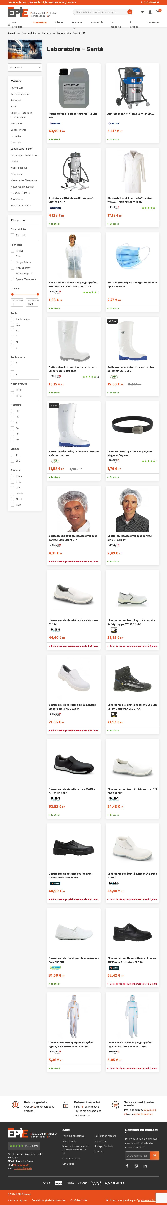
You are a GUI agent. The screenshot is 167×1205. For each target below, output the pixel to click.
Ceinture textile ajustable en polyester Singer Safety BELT (130, 453)
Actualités (97, 22)
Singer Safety (23, 262)
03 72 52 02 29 (151, 2)
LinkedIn (145, 1166)
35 (17, 410)
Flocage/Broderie (103, 1146)
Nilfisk (19, 250)
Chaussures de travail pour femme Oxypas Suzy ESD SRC (74, 960)
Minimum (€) (18, 300)
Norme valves (19, 383)
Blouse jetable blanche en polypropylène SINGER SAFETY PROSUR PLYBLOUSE (73, 284)
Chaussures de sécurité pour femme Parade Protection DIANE (70, 875)
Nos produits (17, 24)
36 (17, 416)
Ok (154, 1155)
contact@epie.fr (23, 1168)
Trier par (12, 66)
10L (18, 455)
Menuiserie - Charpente (24, 180)
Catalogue (153, 22)
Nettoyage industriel (22, 186)
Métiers (58, 22)
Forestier (16, 136)
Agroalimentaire (20, 94)
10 (17, 374)
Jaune (19, 493)
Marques (77, 22)
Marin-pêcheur (19, 167)
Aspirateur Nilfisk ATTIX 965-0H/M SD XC (130, 113)
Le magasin (116, 24)
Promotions (40, 22)
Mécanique (17, 174)
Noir (18, 504)
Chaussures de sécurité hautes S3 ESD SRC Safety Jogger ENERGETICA (132, 706)
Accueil (11, 33)
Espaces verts (18, 129)
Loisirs (14, 161)
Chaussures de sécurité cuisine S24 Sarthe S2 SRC (132, 875)
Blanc (19, 476)
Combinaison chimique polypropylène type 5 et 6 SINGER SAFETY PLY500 (129, 1044)
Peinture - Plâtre (20, 192)
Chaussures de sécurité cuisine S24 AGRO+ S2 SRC (73, 622)
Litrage (15, 448)
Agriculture (17, 87)
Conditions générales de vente (49, 1200)
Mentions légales (17, 1200)
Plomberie (17, 199)
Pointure (16, 404)
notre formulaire (143, 1114)
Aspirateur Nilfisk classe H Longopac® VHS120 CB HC (71, 200)
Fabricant (16, 244)
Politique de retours (105, 1135)
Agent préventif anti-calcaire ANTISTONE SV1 (73, 115)
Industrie (16, 142)
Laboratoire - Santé (22, 148)
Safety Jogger (24, 273)
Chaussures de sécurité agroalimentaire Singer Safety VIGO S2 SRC (72, 706)
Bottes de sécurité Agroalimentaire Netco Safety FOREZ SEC (74, 453)
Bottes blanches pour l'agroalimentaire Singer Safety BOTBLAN (72, 368)
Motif (19, 498)
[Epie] (32, 11)
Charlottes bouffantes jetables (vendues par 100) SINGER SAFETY (73, 537)
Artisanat (16, 100)
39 (17, 433)
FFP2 (19, 389)
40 (17, 439)
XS (17, 330)
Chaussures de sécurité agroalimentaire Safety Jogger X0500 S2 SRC (131, 622)
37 (17, 422)
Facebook (127, 1166)
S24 (18, 256)
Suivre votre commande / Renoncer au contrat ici (75, 1149)
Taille (14, 313)
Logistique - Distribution (24, 155)
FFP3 (19, 395)
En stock (21, 235)
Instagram (136, 1166)
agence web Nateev (148, 1200)
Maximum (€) (33, 300)
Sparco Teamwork (26, 279)
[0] (157, 12)
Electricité (17, 123)
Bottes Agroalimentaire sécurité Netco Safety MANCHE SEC (130, 368)
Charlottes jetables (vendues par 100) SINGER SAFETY (129, 537)
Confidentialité (79, 1200)
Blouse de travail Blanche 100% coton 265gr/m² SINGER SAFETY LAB (129, 200)
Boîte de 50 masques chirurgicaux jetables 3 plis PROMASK (132, 284)
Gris (18, 487)
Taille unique (23, 319)
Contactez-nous (71, 1158)
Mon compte (69, 1141)
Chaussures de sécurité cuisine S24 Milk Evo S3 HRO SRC (72, 791)
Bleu (18, 481)
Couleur (15, 470)
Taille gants (18, 357)
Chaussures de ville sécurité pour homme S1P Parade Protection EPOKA (131, 960)
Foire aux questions (73, 1135)
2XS (18, 324)
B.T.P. (13, 106)
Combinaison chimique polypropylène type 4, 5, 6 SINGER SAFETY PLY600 (71, 1044)
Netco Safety (23, 267)
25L (18, 460)
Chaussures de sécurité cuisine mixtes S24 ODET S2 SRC (132, 791)
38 (17, 428)
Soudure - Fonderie (21, 205)
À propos (134, 24)
